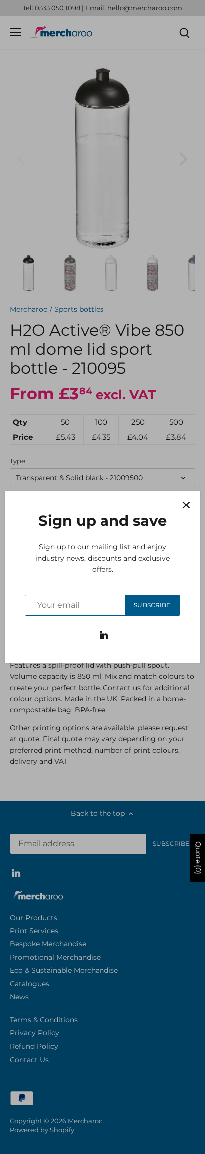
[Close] (186, 505)
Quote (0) (198, 858)
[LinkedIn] (104, 635)
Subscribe (152, 605)
